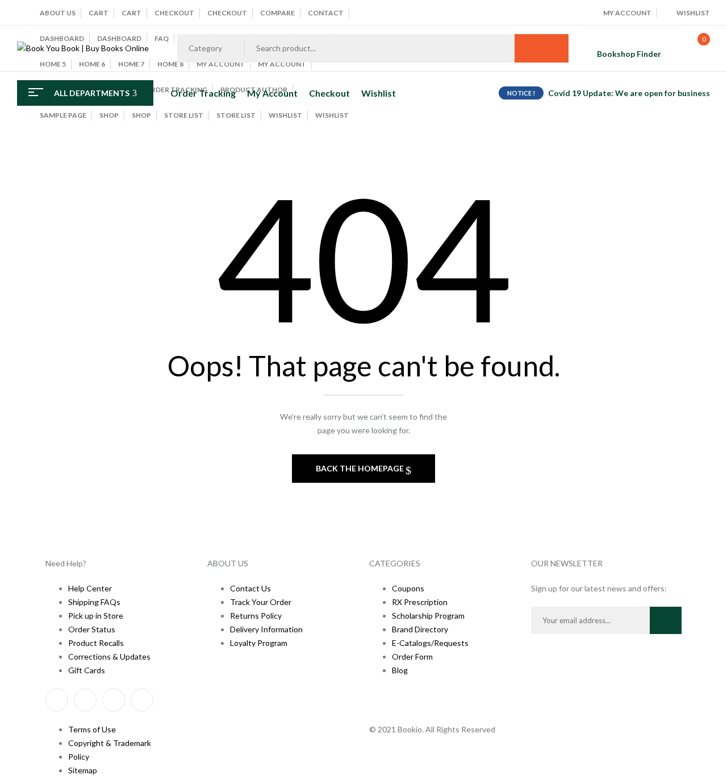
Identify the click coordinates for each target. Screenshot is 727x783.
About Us (58, 13)
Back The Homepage (361, 468)
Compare (277, 13)
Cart (98, 13)
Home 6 (92, 64)
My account (221, 64)
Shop (109, 115)
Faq (161, 38)
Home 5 (53, 64)
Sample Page (63, 115)
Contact (326, 13)
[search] (542, 48)
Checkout (174, 13)
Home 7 (131, 64)
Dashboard (62, 38)
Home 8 (170, 64)
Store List (183, 115)
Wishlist (285, 115)
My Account (282, 64)
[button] (692, 48)
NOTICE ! (521, 93)
